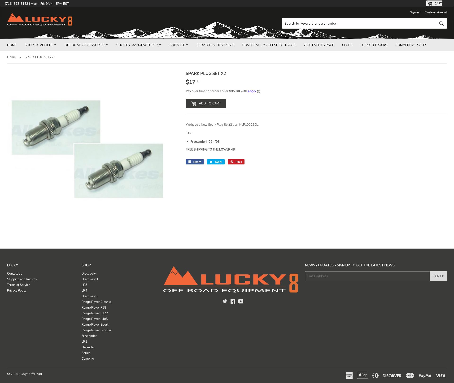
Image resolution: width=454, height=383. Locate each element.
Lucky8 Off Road (30, 374)
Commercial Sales (411, 45)
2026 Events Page (319, 45)
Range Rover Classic (96, 302)
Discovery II (90, 279)
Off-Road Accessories (85, 45)
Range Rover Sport (95, 325)
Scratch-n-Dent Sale (215, 45)
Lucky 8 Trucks (374, 45)
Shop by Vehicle (39, 45)
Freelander (89, 336)
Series (86, 353)
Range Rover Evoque (96, 330)
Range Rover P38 (94, 308)
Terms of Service (18, 285)
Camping (88, 359)
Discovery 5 (90, 296)
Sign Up (438, 276)
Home (12, 45)
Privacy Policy (16, 290)
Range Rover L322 (95, 313)
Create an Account (436, 12)
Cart (438, 3)
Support (178, 45)
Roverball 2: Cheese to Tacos (269, 45)
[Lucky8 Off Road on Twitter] (225, 302)
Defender (88, 347)
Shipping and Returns (22, 279)
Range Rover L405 (95, 319)
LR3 (84, 285)
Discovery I (89, 273)
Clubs (347, 45)
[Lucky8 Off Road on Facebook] (232, 302)
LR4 (84, 290)
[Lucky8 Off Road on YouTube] (240, 302)
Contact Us (14, 273)
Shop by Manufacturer (137, 45)
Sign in (414, 12)
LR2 (84, 342)
